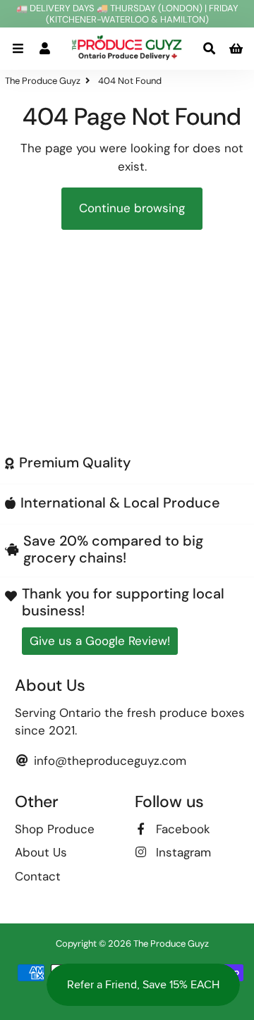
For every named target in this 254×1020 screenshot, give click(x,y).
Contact (38, 876)
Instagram (181, 852)
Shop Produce (55, 829)
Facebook (181, 829)
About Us (41, 852)
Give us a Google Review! (100, 641)
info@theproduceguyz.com (108, 760)
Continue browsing (132, 208)
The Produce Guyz (42, 81)
